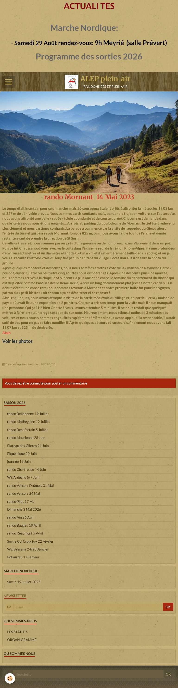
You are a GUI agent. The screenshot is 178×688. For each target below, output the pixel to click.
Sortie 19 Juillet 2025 (24, 582)
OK (168, 607)
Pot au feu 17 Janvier (23, 557)
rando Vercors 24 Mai (23, 493)
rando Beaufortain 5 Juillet (27, 430)
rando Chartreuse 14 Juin (26, 469)
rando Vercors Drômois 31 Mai (30, 485)
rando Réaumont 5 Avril (25, 533)
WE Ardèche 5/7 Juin (23, 477)
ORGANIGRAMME (22, 640)
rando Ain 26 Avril (21, 517)
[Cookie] (10, 678)
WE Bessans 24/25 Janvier (28, 549)
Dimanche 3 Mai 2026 (24, 509)
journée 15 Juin (19, 461)
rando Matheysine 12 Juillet (28, 421)
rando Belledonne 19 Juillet (28, 414)
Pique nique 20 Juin (22, 453)
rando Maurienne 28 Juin (26, 437)
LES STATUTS (17, 632)
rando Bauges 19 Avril (24, 525)
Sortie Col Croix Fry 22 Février (30, 541)
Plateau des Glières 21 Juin (28, 446)
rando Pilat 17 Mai (21, 501)
